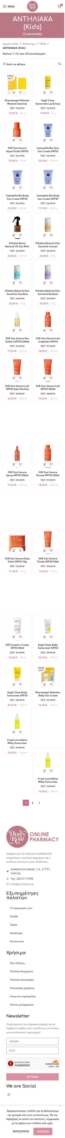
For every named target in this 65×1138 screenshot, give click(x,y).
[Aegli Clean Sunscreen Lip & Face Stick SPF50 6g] (47, 84)
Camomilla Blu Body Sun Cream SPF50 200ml (16, 197)
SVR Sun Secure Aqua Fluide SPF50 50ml (16, 150)
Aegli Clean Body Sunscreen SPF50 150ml (16, 694)
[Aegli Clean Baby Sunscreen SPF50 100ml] (47, 628)
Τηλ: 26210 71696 (22, 877)
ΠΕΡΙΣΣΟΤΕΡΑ (20, 1131)
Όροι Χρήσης (17, 962)
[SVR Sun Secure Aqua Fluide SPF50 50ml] (17, 132)
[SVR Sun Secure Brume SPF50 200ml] (47, 456)
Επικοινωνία (17, 940)
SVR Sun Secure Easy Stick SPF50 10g (16, 560)
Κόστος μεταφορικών (22, 1003)
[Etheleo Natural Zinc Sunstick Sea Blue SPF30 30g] (17, 274)
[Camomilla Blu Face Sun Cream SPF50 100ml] (47, 132)
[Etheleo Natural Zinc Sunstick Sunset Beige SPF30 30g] (47, 227)
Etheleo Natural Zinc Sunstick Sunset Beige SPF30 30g (47, 246)
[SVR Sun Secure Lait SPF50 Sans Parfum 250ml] (17, 370)
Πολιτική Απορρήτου (21, 970)
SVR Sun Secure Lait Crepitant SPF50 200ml (47, 340)
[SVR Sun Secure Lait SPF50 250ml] (47, 370)
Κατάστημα (29, 43)
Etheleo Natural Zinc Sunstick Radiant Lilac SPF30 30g (47, 294)
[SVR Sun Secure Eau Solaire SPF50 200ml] (17, 322)
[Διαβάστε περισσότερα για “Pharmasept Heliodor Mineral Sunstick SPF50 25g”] (13, 91)
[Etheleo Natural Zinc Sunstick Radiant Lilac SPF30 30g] (47, 274)
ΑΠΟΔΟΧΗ (41, 1131)
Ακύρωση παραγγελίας (23, 995)
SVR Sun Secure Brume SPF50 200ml (47, 472)
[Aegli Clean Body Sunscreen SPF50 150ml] (17, 676)
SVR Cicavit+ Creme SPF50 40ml (16, 645)
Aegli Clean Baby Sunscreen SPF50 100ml (47, 646)
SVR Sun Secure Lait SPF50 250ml (47, 386)
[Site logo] (31, 6)
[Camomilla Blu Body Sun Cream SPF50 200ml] (17, 179)
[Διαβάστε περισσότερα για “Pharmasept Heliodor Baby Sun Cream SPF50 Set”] (44, 683)
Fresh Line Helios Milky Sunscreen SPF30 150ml (47, 780)
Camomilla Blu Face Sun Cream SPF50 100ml (47, 150)
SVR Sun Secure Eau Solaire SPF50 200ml (16, 340)
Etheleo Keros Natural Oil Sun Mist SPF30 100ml (16, 245)
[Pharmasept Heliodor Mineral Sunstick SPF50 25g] (17, 84)
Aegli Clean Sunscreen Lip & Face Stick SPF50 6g (47, 102)
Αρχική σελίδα (10, 43)
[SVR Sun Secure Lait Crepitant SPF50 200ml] (47, 322)
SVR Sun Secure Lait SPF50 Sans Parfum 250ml (16, 387)
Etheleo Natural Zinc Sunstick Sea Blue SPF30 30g (16, 292)
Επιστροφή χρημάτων (22, 987)
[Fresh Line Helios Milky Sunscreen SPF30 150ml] (47, 762)
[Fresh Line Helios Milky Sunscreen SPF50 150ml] (17, 724)
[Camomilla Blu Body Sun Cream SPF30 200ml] (47, 179)
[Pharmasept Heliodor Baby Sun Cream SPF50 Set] (47, 676)
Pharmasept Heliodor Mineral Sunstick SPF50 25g (16, 102)
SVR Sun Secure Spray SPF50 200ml (16, 472)
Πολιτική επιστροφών (22, 978)
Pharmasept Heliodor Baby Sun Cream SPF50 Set (47, 694)
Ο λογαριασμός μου (21, 907)
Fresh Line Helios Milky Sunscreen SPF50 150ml (16, 741)
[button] (44, 91)
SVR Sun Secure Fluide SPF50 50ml (47, 558)
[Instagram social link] (8, 1093)
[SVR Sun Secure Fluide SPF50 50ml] (47, 542)
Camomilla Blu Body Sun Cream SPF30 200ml (47, 197)
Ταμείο (13, 923)
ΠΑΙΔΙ (42, 43)
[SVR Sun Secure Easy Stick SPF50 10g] (17, 542)
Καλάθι (14, 915)
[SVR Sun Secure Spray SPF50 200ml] (17, 456)
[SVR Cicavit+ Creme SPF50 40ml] (17, 628)
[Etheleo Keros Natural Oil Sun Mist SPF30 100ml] (17, 227)
